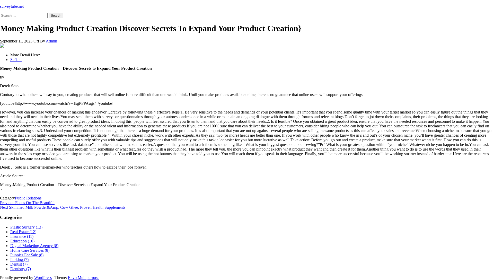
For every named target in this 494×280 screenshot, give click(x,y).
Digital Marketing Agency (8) (34, 245)
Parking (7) (19, 259)
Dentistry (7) (20, 269)
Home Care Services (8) (29, 250)
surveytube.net (12, 6)
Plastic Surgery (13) (26, 227)
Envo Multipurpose (83, 277)
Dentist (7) (19, 264)
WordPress (43, 277)
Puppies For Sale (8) (26, 255)
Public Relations (28, 198)
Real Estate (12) (23, 232)
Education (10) (22, 241)
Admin (51, 41)
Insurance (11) (21, 236)
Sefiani (16, 59)
